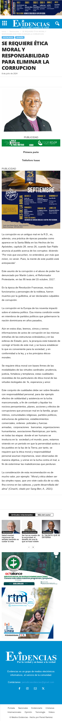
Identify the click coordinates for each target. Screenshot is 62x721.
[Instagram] (27, 689)
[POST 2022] (31, 142)
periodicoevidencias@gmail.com (38, 682)
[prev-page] (29, 547)
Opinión (19, 37)
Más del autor (44, 514)
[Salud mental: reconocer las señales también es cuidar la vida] (11, 527)
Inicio (4, 31)
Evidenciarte (36, 708)
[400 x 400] (31, 200)
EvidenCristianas (30, 532)
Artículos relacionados (22, 514)
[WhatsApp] (28, 81)
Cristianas (50, 708)
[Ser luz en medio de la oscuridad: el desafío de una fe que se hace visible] (31, 527)
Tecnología (40, 712)
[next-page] (33, 547)
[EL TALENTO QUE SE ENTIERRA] (51, 527)
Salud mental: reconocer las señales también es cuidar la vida (10, 538)
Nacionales (7, 532)
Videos (52, 712)
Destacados (14, 31)
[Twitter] (13, 81)
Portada (11, 708)
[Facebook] (5, 81)
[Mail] (35, 689)
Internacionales (14, 712)
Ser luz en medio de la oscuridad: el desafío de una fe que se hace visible (31, 538)
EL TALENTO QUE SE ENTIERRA (51, 536)
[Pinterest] (21, 81)
